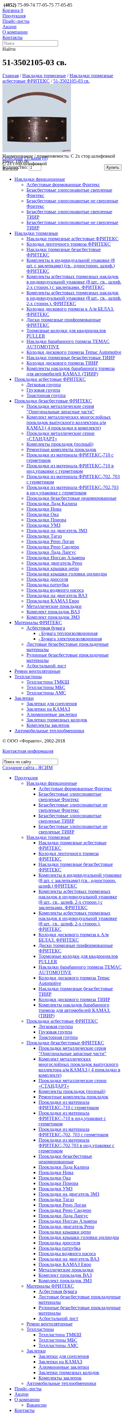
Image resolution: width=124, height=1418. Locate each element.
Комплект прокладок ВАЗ (53, 611)
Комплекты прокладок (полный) (59, 444)
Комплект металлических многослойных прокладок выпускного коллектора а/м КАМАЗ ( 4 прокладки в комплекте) (68, 422)
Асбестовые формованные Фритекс (63, 184)
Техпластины (28, 676)
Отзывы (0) (36, 158)
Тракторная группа (46, 395)
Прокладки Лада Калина (51, 503)
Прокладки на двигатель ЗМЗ (56, 530)
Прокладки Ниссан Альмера (55, 557)
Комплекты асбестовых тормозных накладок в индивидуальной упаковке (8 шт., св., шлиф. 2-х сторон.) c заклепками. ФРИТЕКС (73, 282)
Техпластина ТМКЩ (47, 682)
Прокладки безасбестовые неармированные (71, 498)
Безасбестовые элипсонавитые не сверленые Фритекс (73, 807)
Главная (10, 75)
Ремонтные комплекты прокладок (61, 449)
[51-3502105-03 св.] (36, 150)
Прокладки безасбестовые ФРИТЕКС (53, 400)
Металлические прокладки (54, 606)
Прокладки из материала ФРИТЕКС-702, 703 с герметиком (73, 1132)
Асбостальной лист (46, 665)
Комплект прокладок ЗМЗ (53, 617)
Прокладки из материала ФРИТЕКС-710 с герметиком (69, 1105)
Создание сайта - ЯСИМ (27, 767)
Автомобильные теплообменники (49, 730)
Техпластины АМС (46, 692)
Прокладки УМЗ (43, 525)
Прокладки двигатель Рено (54, 563)
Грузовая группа (43, 390)
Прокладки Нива (43, 509)
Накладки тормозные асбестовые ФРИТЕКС (72, 238)
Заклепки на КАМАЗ (48, 709)
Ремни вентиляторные (37, 671)
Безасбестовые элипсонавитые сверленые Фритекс (70, 796)
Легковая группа (43, 384)
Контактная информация (27, 751)
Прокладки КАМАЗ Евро (52, 600)
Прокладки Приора (46, 519)
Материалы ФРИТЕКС (38, 622)
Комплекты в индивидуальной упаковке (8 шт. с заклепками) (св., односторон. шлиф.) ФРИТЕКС (70, 266)
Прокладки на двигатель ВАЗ (56, 595)
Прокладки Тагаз (44, 536)
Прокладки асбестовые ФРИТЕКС (50, 379)
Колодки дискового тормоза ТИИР (62, 363)
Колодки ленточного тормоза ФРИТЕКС (68, 244)
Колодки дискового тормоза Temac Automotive (73, 352)
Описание (12, 158)
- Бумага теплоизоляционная (68, 633)
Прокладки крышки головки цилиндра (66, 573)
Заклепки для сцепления (51, 703)
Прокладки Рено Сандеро (52, 546)
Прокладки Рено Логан (50, 541)
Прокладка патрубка (47, 584)
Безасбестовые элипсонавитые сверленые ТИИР (70, 818)
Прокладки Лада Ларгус (51, 552)
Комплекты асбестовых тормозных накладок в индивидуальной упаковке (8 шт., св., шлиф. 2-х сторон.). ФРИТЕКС (73, 298)
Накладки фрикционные (39, 179)
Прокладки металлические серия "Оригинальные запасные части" (60, 409)
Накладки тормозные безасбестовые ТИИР (70, 357)
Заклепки (24, 698)
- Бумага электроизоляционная (70, 638)
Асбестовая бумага (45, 627)
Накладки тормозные (44, 75)
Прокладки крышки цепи (52, 568)
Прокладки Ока (42, 514)
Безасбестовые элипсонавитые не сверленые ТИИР (73, 829)
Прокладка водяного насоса (55, 590)
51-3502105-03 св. (71, 81)
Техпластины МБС (45, 687)
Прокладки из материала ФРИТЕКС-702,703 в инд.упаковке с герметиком (72, 490)
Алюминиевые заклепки (51, 714)
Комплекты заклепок (48, 725)
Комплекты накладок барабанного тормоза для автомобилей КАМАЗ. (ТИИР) (70, 371)
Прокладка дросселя (47, 579)
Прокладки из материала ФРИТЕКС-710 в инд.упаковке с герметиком (70, 468)
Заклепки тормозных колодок (56, 719)
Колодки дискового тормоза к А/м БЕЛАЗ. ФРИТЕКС (74, 937)
